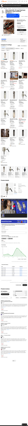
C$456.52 (21, 274)
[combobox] (13, 228)
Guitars (5, 3)
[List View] (19, 45)
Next (13, 360)
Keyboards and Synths (15, 3)
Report (2, 309)
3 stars (14, 293)
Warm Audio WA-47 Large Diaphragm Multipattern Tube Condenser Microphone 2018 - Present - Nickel (21, 20)
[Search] (19, 1)
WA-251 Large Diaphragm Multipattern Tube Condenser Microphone (10, 174)
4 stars (14, 292)
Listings (2, 16)
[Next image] (15, 26)
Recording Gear (21, 3)
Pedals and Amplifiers (9, 3)
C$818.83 (21, 275)
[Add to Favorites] (13, 12)
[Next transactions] (26, 280)
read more (8, 329)
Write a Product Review (5, 294)
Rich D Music (5, 34)
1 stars (14, 295)
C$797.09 (21, 269)
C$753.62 (21, 271)
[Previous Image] (2, 189)
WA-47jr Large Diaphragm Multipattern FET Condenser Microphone (17, 174)
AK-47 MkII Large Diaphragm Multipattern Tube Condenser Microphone (24, 174)
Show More (15, 193)
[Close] (18, 14)
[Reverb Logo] (4, 1)
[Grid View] (18, 45)
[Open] (25, 228)
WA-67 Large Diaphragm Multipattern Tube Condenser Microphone (3, 174)
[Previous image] (2, 26)
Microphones (20, 192)
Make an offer (12, 88)
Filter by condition (3, 231)
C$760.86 (21, 270)
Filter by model (3, 226)
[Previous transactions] (24, 280)
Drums (24, 3)
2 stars (14, 294)
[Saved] (24, 1)
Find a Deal (2, 3)
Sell (22, 1)
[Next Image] (12, 189)
